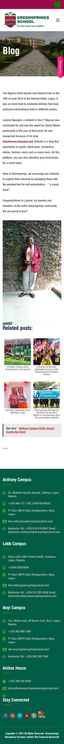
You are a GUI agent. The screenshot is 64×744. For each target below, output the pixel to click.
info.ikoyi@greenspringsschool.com (28, 649)
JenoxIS (55, 737)
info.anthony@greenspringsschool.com (30, 521)
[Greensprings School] (27, 20)
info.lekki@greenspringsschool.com (28, 585)
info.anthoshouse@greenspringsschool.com (33, 688)
